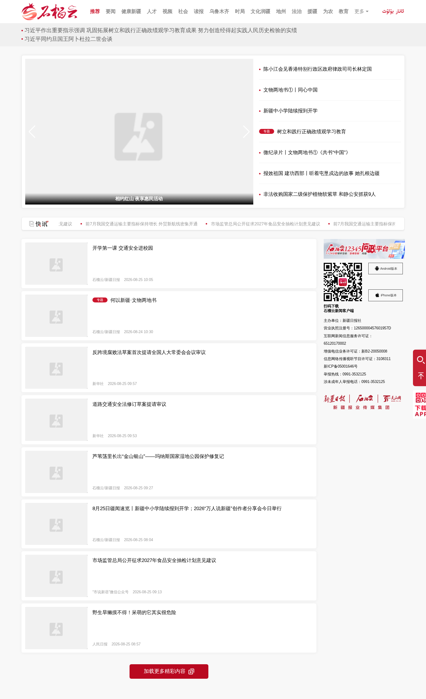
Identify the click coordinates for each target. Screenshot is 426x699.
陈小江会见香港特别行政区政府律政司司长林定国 (317, 69)
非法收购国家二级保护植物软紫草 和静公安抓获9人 (319, 194)
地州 (281, 11)
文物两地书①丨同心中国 (290, 90)
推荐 (95, 11)
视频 (167, 11)
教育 (344, 11)
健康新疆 (131, 11)
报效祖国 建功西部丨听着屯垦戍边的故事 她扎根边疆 (321, 173)
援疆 (312, 11)
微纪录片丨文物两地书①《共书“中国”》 (307, 152)
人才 (152, 11)
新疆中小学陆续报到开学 (290, 111)
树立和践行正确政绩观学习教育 (311, 131)
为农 (328, 11)
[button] (246, 131)
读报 (199, 11)
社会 (183, 11)
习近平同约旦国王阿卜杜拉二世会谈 (68, 39)
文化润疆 (260, 11)
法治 (297, 11)
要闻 (111, 11)
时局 (240, 11)
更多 (359, 11)
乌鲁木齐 (219, 11)
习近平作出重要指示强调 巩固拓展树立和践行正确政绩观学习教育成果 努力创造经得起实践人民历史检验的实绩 (160, 30)
